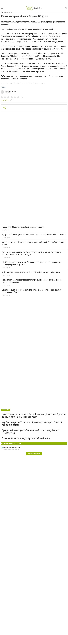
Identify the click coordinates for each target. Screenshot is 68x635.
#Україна (3, 87)
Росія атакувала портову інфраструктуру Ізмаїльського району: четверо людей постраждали (32, 281)
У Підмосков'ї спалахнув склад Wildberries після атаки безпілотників (31, 272)
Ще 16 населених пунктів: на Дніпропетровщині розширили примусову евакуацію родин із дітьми (32, 263)
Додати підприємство (34, 454)
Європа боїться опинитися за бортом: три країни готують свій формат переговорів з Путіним (31, 291)
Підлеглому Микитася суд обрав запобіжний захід (23, 227)
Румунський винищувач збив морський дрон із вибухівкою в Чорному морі (34, 234)
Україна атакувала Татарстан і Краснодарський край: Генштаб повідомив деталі (33, 243)
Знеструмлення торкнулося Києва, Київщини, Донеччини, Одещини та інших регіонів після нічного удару (31, 253)
